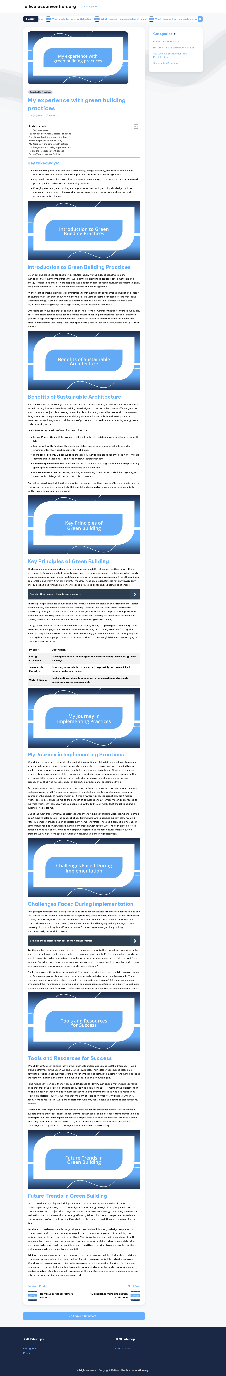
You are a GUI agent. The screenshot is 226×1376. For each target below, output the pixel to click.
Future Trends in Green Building (45, 154)
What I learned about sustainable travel (187, 19)
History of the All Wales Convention (173, 47)
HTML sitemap (123, 1348)
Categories (29, 1348)
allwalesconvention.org (50, 6)
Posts (26, 1353)
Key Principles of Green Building (45, 140)
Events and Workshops (166, 41)
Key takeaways (40, 130)
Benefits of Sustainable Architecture (48, 137)
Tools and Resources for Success (46, 151)
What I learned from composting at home (82, 19)
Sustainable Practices (40, 92)
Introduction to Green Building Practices (50, 133)
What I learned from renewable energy (135, 19)
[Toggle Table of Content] (135, 126)
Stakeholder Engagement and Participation (170, 55)
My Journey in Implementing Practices (48, 144)
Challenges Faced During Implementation (50, 147)
